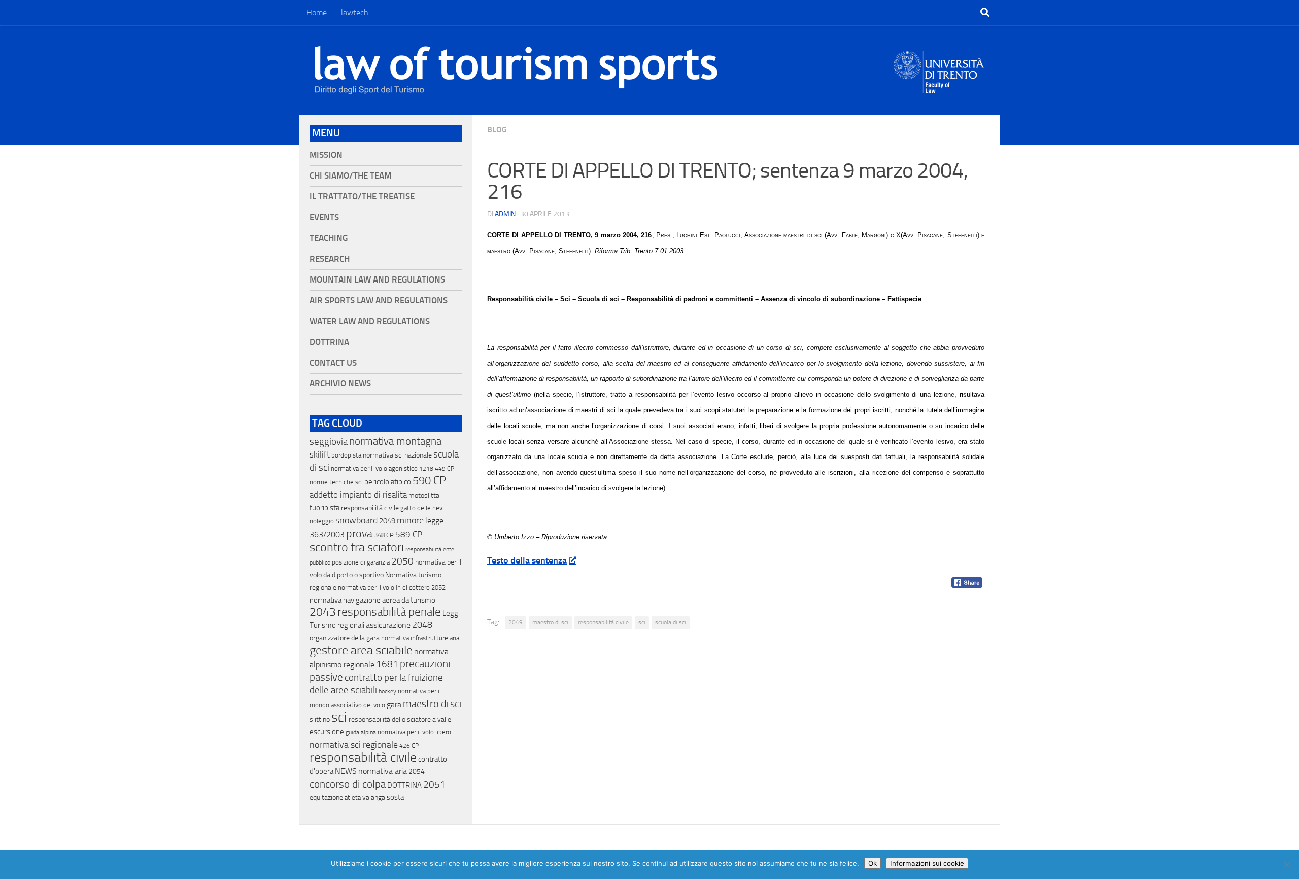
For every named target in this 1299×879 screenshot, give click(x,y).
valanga (373, 797)
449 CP (444, 468)
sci (641, 622)
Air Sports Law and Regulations (379, 300)
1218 (426, 468)
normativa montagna (395, 441)
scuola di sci (670, 622)
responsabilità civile (603, 622)
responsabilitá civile (370, 508)
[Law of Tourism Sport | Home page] (516, 70)
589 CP (408, 534)
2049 (515, 622)
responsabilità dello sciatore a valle (400, 719)
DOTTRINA (404, 785)
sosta (395, 797)
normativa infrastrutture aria (420, 638)
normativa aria (382, 771)
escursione (327, 731)
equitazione (326, 797)
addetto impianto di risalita (358, 494)
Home (316, 12)
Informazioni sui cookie (927, 863)
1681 (387, 664)
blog (497, 129)
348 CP (384, 535)
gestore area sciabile (361, 650)
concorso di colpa (348, 784)
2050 (402, 561)
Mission (326, 155)
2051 (434, 784)
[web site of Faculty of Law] (939, 87)
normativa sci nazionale (397, 455)
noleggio (322, 521)
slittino (320, 719)
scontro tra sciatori (357, 547)
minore (410, 520)
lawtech (354, 12)
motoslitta (423, 495)
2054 (416, 771)
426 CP (409, 745)
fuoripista (324, 507)
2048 (422, 625)
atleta (353, 797)
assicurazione (388, 625)
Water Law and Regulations (370, 321)
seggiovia (329, 441)
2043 (323, 612)
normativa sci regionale (354, 744)
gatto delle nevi (422, 508)
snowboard (356, 520)
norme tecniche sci (336, 482)
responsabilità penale (389, 612)
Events (324, 217)
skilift (320, 454)
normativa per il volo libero (414, 732)
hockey (387, 691)
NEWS (346, 771)
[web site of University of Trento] (939, 66)
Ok (872, 863)
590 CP (429, 480)
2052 (438, 587)
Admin (505, 213)
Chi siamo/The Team (350, 176)
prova (359, 533)
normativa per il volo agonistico (374, 468)
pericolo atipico (387, 481)
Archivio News (340, 384)
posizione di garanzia (361, 562)
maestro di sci (550, 622)
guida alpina (361, 732)
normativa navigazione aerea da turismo (372, 600)
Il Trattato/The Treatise (362, 196)
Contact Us (333, 363)
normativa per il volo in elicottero (384, 587)
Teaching (329, 238)
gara (394, 704)
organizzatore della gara (345, 638)
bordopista (346, 455)
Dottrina (329, 342)
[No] (1286, 865)
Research (330, 259)
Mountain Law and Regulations (377, 280)
